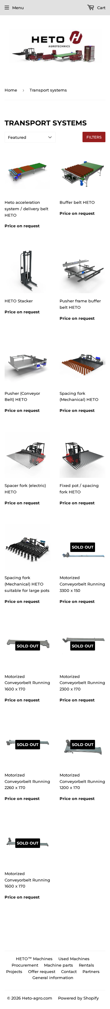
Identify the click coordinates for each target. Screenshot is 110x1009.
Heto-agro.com (37, 998)
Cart (100, 7)
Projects (14, 971)
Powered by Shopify (78, 998)
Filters (93, 137)
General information (52, 977)
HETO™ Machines (34, 958)
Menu (18, 7)
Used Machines (74, 958)
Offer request (41, 971)
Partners (91, 971)
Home (11, 90)
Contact (69, 971)
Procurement (25, 965)
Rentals (86, 965)
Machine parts (58, 965)
